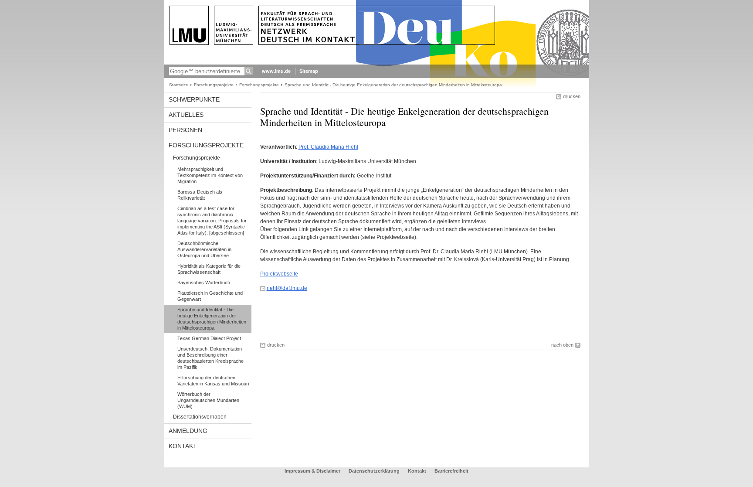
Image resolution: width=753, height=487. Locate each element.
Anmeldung (188, 430)
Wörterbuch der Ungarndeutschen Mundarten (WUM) (208, 400)
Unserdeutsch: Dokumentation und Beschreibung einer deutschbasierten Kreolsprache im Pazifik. (210, 358)
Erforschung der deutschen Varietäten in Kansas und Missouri (213, 380)
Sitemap (308, 71)
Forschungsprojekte (214, 84)
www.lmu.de (276, 71)
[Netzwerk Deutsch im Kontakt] (376, 63)
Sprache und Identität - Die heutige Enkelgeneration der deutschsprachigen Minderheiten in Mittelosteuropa (211, 318)
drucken (571, 96)
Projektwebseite (279, 274)
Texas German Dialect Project (209, 338)
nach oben (562, 344)
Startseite (178, 84)
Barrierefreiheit (451, 470)
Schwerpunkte (194, 99)
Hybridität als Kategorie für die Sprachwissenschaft (209, 269)
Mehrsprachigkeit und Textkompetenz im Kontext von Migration (210, 175)
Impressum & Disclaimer (312, 470)
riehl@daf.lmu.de (287, 288)
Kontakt (183, 446)
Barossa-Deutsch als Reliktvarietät (199, 195)
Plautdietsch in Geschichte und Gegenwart (210, 296)
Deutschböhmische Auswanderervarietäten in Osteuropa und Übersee (204, 249)
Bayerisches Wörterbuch (203, 282)
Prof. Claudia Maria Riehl (328, 147)
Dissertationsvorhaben (200, 417)
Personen (185, 129)
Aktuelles (186, 114)
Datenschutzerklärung (374, 470)
